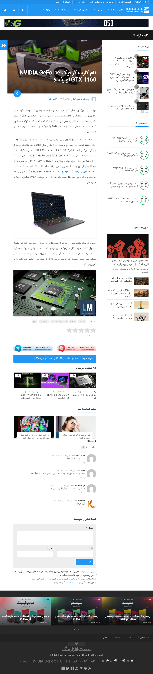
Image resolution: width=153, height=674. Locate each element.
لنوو (34, 321)
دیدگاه (86, 447)
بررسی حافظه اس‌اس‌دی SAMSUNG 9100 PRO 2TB (122, 155)
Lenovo (82, 321)
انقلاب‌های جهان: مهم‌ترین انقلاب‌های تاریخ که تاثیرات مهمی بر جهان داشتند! (130, 263)
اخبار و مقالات (117, 10)
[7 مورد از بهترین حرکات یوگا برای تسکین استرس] (141, 305)
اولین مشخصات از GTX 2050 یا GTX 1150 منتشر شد (84, 395)
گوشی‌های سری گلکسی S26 (101, 2)
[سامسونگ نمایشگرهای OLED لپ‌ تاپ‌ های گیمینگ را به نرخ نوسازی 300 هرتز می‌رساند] (143, 78)
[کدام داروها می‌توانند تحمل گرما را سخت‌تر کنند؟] (75, 427)
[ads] (76, 23)
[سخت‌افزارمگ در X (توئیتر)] (67, 668)
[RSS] (90, 668)
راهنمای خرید (83, 10)
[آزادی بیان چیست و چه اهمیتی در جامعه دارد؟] (141, 317)
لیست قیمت (63, 10)
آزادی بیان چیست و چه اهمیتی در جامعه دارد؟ (122, 317)
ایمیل (50, 548)
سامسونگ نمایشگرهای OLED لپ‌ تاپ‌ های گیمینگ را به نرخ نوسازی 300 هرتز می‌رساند (122, 77)
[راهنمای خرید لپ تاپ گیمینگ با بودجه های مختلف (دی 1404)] (25, 611)
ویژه (48, 10)
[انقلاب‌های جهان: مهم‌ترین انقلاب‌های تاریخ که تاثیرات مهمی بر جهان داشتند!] (128, 246)
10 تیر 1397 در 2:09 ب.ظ (64, 500)
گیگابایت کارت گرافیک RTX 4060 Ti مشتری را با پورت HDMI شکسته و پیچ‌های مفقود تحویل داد (121, 62)
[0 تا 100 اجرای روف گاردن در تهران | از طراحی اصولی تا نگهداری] (141, 293)
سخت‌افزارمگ (143, 638)
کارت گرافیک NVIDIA (59, 321)
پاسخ (83, 462)
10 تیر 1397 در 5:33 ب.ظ (67, 470)
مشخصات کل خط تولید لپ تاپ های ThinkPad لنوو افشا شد (58, 395)
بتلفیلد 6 (66, 2)
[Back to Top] (76, 644)
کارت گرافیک (140, 35)
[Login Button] (5, 10)
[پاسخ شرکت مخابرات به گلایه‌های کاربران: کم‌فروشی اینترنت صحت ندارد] (143, 93)
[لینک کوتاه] (50, 99)
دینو (57, 2)
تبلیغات (118, 638)
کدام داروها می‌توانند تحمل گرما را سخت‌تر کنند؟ (76, 436)
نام (91, 548)
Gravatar (69, 582)
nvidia (72, 321)
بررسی (100, 10)
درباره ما (129, 638)
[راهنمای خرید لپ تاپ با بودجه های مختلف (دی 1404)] (76, 611)
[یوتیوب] (76, 348)
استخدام (107, 638)
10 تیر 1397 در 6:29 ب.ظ (62, 455)
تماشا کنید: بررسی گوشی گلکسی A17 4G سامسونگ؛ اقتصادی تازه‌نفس (122, 185)
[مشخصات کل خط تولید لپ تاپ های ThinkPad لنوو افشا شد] (55, 380)
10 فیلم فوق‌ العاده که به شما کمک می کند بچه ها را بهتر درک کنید (34, 436)
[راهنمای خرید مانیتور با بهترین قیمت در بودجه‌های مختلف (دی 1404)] (127, 611)
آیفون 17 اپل (80, 2)
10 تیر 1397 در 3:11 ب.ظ (61, 485)
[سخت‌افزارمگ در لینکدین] (63, 668)
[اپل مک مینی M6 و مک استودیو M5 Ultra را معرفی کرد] (143, 107)
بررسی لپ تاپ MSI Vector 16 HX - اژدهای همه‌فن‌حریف (123, 200)
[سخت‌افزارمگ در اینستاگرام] (76, 668)
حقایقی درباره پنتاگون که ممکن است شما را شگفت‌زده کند (120, 281)
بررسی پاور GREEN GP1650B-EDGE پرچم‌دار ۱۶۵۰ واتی (125, 140)
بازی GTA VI (140, 2)
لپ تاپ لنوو (44, 321)
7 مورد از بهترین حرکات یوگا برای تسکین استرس (121, 305)
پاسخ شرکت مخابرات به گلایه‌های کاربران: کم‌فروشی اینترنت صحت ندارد (120, 92)
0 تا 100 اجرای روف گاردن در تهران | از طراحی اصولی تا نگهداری (120, 293)
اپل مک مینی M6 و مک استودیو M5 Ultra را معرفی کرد (121, 107)
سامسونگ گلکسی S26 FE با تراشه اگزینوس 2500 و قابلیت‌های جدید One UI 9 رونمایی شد (56, 360)
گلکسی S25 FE (124, 2)
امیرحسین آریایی (78, 99)
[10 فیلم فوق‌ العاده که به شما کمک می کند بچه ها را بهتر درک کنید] (34, 427)
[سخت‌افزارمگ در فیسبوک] (72, 668)
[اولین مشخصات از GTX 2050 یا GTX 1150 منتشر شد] (82, 380)
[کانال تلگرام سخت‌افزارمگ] (80, 668)
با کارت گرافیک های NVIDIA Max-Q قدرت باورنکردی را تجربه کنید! (30, 395)
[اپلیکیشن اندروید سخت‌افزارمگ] (85, 668)
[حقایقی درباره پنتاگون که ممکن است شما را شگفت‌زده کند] (141, 281)
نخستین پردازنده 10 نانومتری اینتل (73, 172)
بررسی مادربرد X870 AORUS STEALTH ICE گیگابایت (125, 170)
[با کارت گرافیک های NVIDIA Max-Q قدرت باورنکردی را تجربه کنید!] (27, 380)
